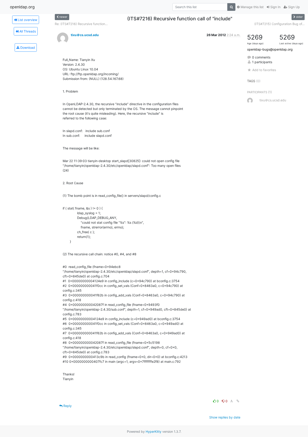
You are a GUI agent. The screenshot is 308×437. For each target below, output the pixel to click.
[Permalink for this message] (237, 401)
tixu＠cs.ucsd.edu (85, 35)
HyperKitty (153, 431)
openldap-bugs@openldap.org (270, 49)
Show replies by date (224, 417)
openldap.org (22, 7)
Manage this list (252, 7)
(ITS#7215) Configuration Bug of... (279, 24)
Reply (67, 406)
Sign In (274, 7)
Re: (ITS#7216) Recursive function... (81, 24)
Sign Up (293, 7)
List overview (27, 20)
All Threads (27, 31)
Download (27, 47)
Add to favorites (264, 70)
